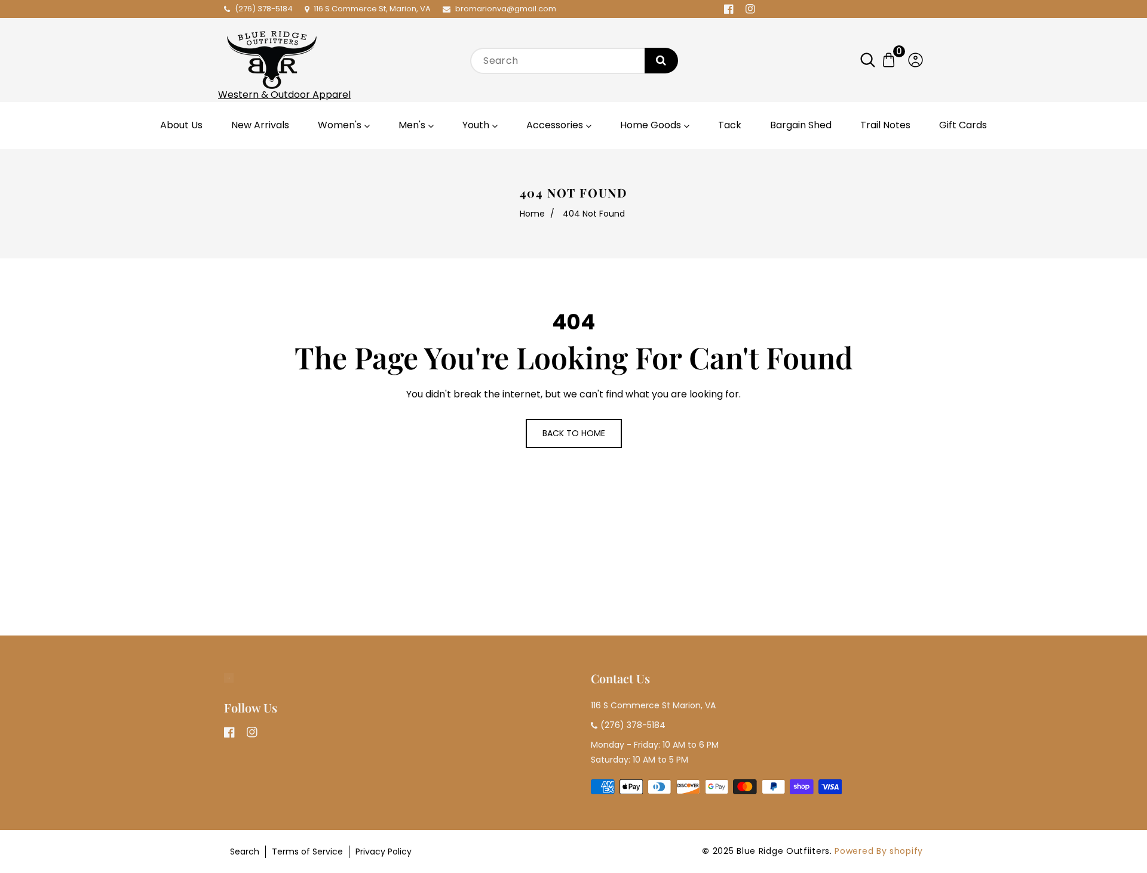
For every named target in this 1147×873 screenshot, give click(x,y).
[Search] (661, 60)
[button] (873, 60)
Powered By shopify (879, 851)
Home (532, 214)
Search (244, 851)
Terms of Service (307, 851)
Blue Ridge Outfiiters (783, 851)
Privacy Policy (383, 851)
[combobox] (573, 61)
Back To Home (573, 433)
